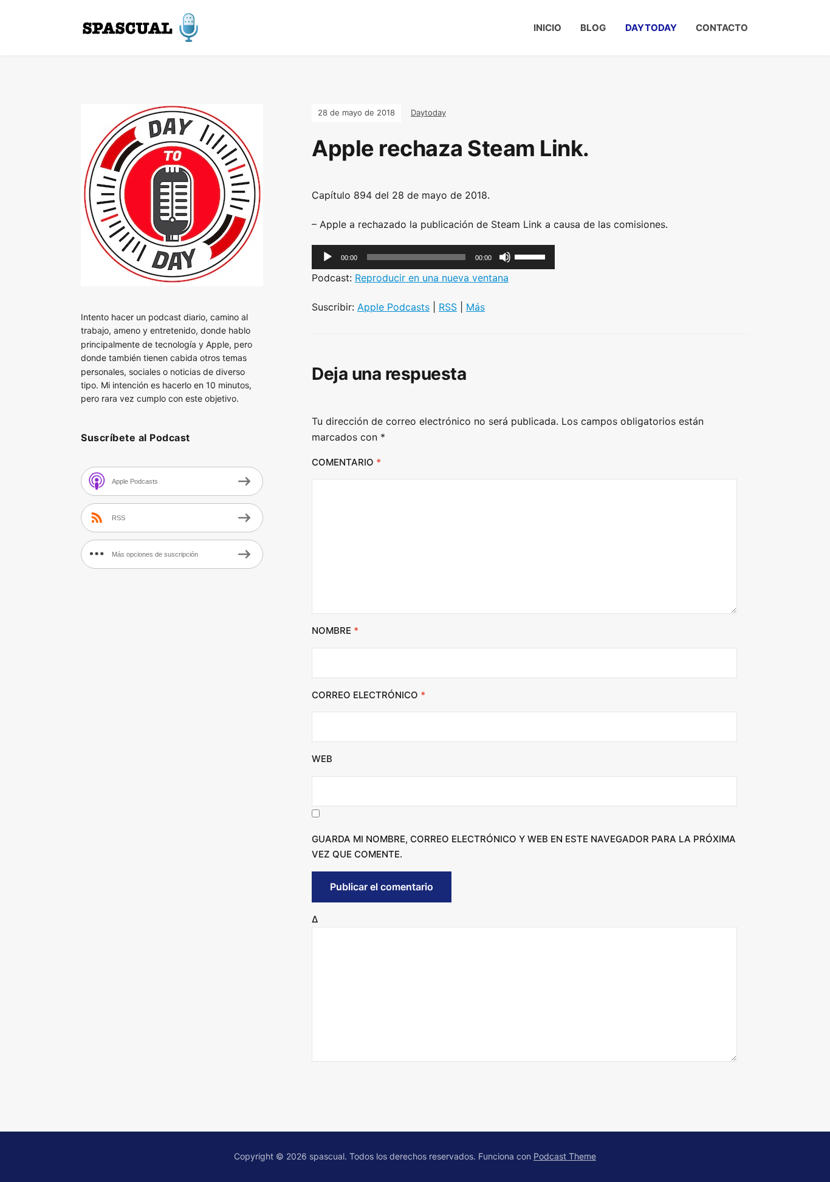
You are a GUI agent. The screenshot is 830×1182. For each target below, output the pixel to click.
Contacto (722, 27)
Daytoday (651, 27)
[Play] (327, 257)
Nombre (335, 630)
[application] (433, 257)
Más (475, 307)
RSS (448, 307)
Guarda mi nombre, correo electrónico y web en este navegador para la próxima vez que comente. (524, 847)
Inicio (547, 27)
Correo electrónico (368, 695)
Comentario (346, 462)
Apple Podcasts (393, 307)
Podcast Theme (564, 1156)
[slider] (532, 256)
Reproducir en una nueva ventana (432, 278)
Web (322, 759)
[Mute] (505, 257)
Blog (593, 27)
